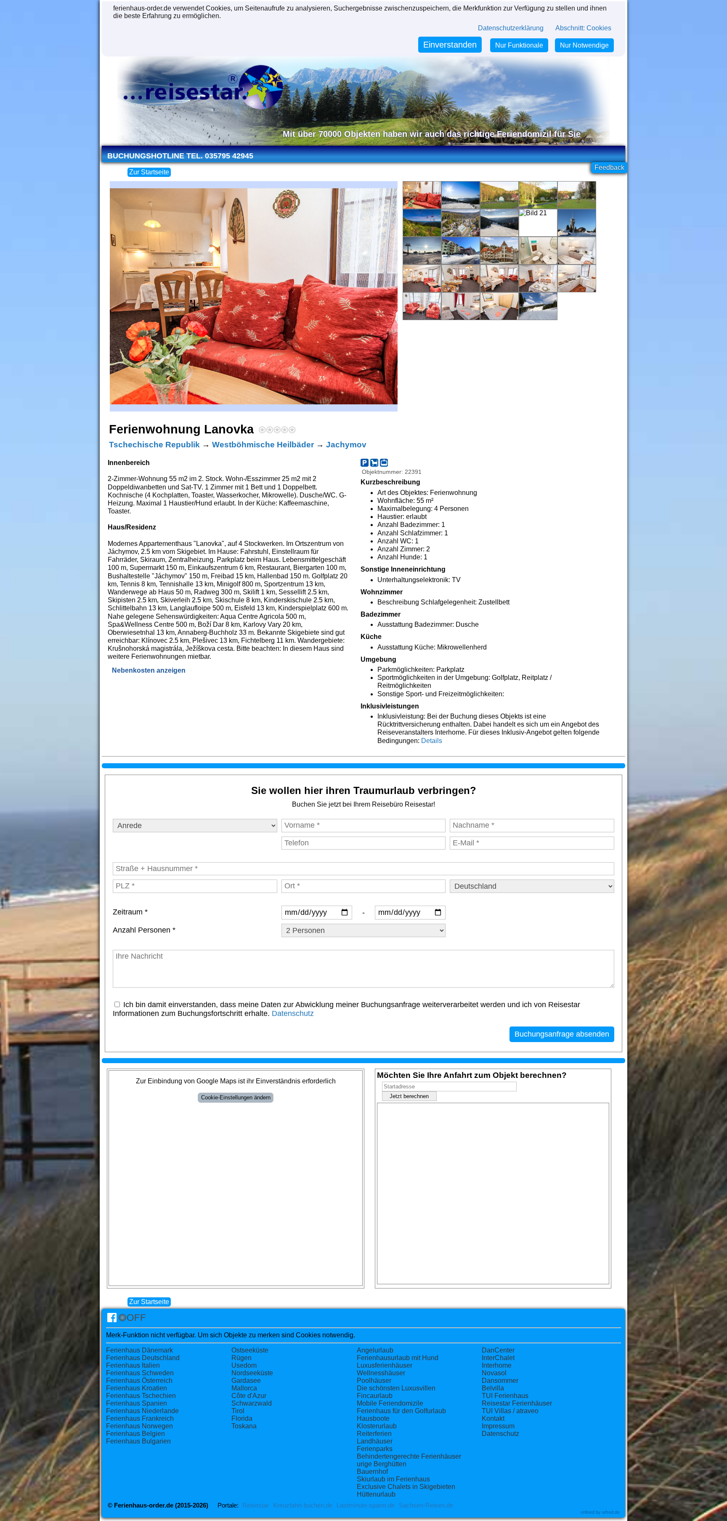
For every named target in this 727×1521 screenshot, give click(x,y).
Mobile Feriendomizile (390, 1403)
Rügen (241, 1357)
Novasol (494, 1373)
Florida (241, 1418)
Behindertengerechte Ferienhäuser (409, 1456)
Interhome (497, 1365)
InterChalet (498, 1357)
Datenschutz (293, 1013)
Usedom (244, 1365)
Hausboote (373, 1418)
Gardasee (246, 1380)
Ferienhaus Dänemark (139, 1350)
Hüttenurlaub (376, 1494)
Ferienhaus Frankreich (140, 1418)
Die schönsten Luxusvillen (396, 1388)
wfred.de (611, 1512)
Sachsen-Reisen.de (426, 1505)
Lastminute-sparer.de (366, 1505)
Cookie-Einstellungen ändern (236, 1097)
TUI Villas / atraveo (510, 1410)
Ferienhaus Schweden (140, 1373)
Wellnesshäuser (381, 1373)
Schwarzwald (251, 1403)
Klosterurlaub (377, 1426)
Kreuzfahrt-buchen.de (302, 1505)
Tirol (237, 1410)
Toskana (244, 1426)
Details (431, 740)
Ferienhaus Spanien (136, 1403)
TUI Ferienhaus (505, 1395)
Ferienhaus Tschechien (141, 1395)
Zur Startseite (149, 172)
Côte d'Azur (248, 1395)
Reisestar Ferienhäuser (517, 1403)
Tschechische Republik (154, 444)
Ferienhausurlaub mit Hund (397, 1357)
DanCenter (498, 1350)
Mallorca (244, 1388)
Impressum (498, 1426)
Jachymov (346, 444)
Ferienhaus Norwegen (139, 1426)
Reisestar (255, 1505)
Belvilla (493, 1388)
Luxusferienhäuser (384, 1365)
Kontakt (493, 1418)
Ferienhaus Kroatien (136, 1388)
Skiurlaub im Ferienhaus (393, 1479)
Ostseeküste (249, 1350)
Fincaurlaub (375, 1395)
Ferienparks (375, 1448)
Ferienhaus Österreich (139, 1380)
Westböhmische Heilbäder (263, 444)
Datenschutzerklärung (511, 28)
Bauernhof (372, 1471)
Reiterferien (374, 1433)
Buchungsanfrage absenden (562, 1034)
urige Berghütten (381, 1464)
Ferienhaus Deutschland (143, 1357)
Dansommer (500, 1380)
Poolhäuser (374, 1380)
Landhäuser (375, 1441)
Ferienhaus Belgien (135, 1433)
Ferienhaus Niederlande (142, 1410)
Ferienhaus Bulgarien (138, 1441)
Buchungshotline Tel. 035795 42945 (180, 156)
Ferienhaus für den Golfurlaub (401, 1410)
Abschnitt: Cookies (583, 28)
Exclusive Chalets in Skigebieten (406, 1486)
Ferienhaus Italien (133, 1365)
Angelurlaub (375, 1350)
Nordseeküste (252, 1373)
